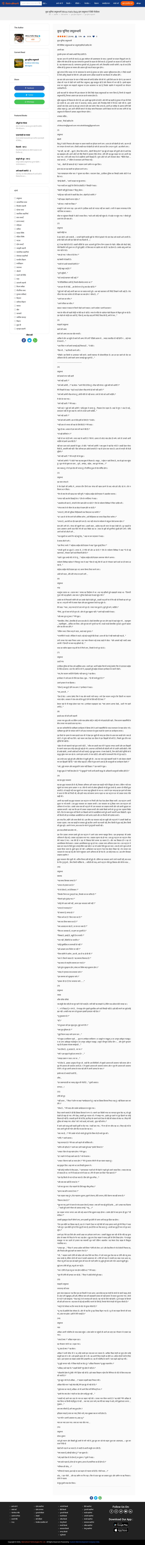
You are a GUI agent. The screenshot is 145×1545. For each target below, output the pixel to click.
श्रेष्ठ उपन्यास (39, 1509)
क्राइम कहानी (21, 329)
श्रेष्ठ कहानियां (40, 1506)
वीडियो (77, 3)
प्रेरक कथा (20, 210)
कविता (19, 229)
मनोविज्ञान (20, 263)
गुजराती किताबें (64, 1513)
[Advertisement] (29, 362)
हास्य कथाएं (20, 221)
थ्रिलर (19, 298)
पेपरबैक (87, 3)
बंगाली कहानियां (88, 1519)
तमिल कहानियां (88, 1525)
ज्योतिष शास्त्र (21, 317)
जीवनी (19, 271)
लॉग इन (139, 3)
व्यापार (19, 306)
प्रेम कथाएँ (20, 244)
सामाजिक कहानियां (23, 252)
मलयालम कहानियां (89, 1522)
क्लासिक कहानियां (22, 214)
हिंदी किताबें (63, 1509)
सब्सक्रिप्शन (106, 3)
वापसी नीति (14, 1519)
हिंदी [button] (44, 3)
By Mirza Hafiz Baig (32, 63)
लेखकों (37, 1516)
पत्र (18, 279)
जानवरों (19, 313)
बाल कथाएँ (20, 217)
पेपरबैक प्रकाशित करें (42, 1522)
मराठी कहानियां (88, 1513)
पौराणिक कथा (21, 290)
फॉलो (32, 40)
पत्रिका (19, 225)
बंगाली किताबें (63, 1525)
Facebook (30, 88)
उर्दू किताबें (62, 1535)
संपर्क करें (116, 3)
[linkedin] (130, 1511)
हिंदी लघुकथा (28, 66)
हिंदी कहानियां (87, 1506)
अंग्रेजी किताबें (64, 1506)
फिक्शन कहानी (21, 206)
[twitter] (121, 1511)
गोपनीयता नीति (15, 1513)
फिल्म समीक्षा (21, 287)
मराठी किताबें (63, 1516)
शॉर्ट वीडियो (39, 1519)
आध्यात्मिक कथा (22, 202)
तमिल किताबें (63, 1519)
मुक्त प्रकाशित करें (127, 3)
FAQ (12, 1522)
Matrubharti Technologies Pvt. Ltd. (33, 1542)
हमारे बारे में (59, 3)
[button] (40, 3)
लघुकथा (19, 198)
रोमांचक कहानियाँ (22, 256)
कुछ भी (19, 325)
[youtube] (126, 1511)
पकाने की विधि (21, 275)
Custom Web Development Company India (84, 1542)
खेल (18, 310)
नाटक (18, 240)
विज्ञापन (96, 3)
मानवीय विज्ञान (21, 260)
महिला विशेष (20, 237)
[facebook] (111, 1511)
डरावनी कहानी (21, 283)
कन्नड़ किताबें (63, 1532)
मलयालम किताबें (64, 1528)
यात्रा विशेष (20, 233)
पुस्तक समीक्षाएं (21, 294)
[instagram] (116, 1511)
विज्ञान (19, 321)
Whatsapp (30, 102)
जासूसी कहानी (21, 248)
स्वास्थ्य (19, 267)
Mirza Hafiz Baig (32, 36)
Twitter (30, 95)
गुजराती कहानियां (88, 1509)
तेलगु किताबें (63, 1522)
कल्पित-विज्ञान (21, 302)
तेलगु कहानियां (88, 1528)
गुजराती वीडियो (40, 1513)
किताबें (68, 3)
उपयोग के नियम (15, 1516)
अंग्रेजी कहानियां (88, 1516)
